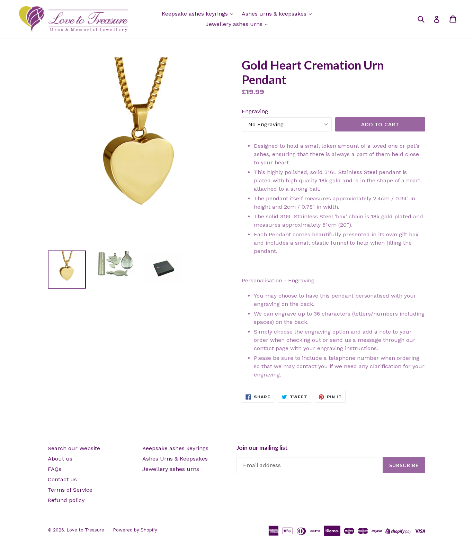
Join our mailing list (262, 447)
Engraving (255, 111)
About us (60, 458)
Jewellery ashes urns (235, 24)
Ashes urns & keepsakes (275, 13)
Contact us (62, 479)
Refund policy (66, 500)
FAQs (54, 469)
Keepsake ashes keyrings (196, 13)
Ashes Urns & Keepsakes (175, 458)
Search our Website (74, 448)
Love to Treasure (85, 530)
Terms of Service (70, 489)
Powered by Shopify (135, 530)
